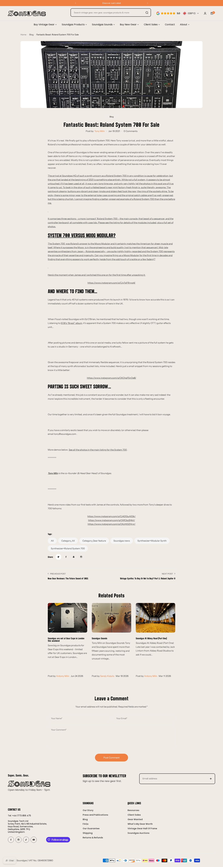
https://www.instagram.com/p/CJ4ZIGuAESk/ (111, 516)
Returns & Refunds (93, 837)
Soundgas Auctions (138, 833)
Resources (133, 810)
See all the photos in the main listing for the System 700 (98, 449)
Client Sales (134, 814)
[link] (58, 557)
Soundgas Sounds (99, 638)
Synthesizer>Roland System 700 (68, 548)
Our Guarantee (91, 828)
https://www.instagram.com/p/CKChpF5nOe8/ (111, 377)
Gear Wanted (135, 819)
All (52, 540)
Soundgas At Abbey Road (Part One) (151, 638)
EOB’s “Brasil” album (71, 323)
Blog (31, 34)
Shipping (88, 833)
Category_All (68, 540)
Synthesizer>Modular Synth (152, 540)
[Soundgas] (27, 13)
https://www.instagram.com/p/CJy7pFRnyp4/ (111, 282)
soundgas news (121, 540)
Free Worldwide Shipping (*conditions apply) (111, 3)
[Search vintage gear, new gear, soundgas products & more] (147, 12)
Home (23, 34)
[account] (205, 13)
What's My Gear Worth (140, 823)
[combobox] (111, 12)
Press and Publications (95, 814)
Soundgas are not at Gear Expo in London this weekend (66, 639)
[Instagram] (18, 840)
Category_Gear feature (94, 540)
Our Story (88, 810)
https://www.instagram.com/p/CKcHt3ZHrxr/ (111, 524)
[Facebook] (11, 840)
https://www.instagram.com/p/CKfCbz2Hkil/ (111, 520)
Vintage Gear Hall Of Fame (142, 828)
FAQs (85, 823)
